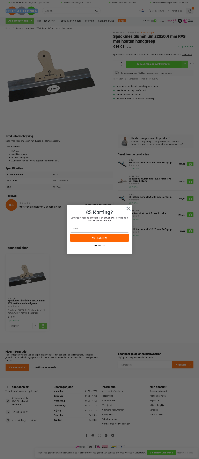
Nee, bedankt (99, 245)
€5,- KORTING (99, 237)
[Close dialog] (128, 208)
